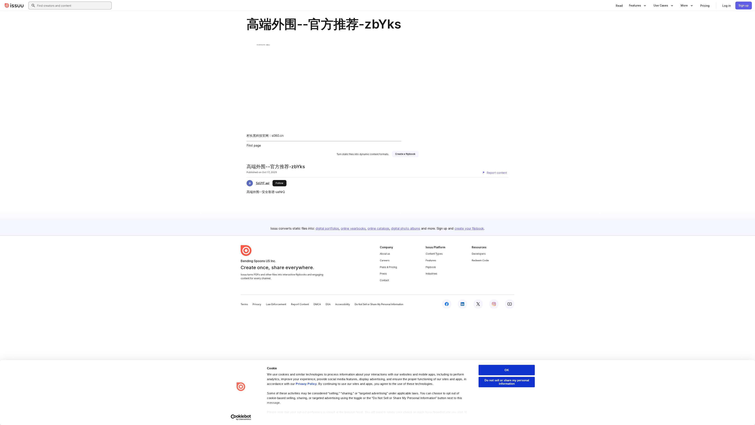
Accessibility (342, 304)
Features (431, 260)
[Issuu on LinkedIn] (462, 304)
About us (385, 253)
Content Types (434, 253)
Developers (479, 253)
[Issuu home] (14, 5)
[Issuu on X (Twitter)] (478, 304)
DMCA (317, 304)
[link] (619, 5)
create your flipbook (469, 228)
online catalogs (378, 228)
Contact (384, 280)
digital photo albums (405, 228)
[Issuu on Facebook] (446, 304)
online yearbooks (353, 228)
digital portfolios (327, 228)
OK (507, 370)
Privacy (257, 304)
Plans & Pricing (388, 267)
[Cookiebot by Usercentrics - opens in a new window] (241, 417)
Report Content (300, 304)
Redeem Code (480, 260)
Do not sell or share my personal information (506, 382)
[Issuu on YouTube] (509, 304)
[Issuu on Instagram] (494, 304)
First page (254, 145)
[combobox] (73, 5)
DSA (328, 304)
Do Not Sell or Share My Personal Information (379, 304)
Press (383, 273)
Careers (384, 260)
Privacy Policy (306, 383)
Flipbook (431, 267)
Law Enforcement (276, 304)
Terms (244, 304)
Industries (431, 273)
